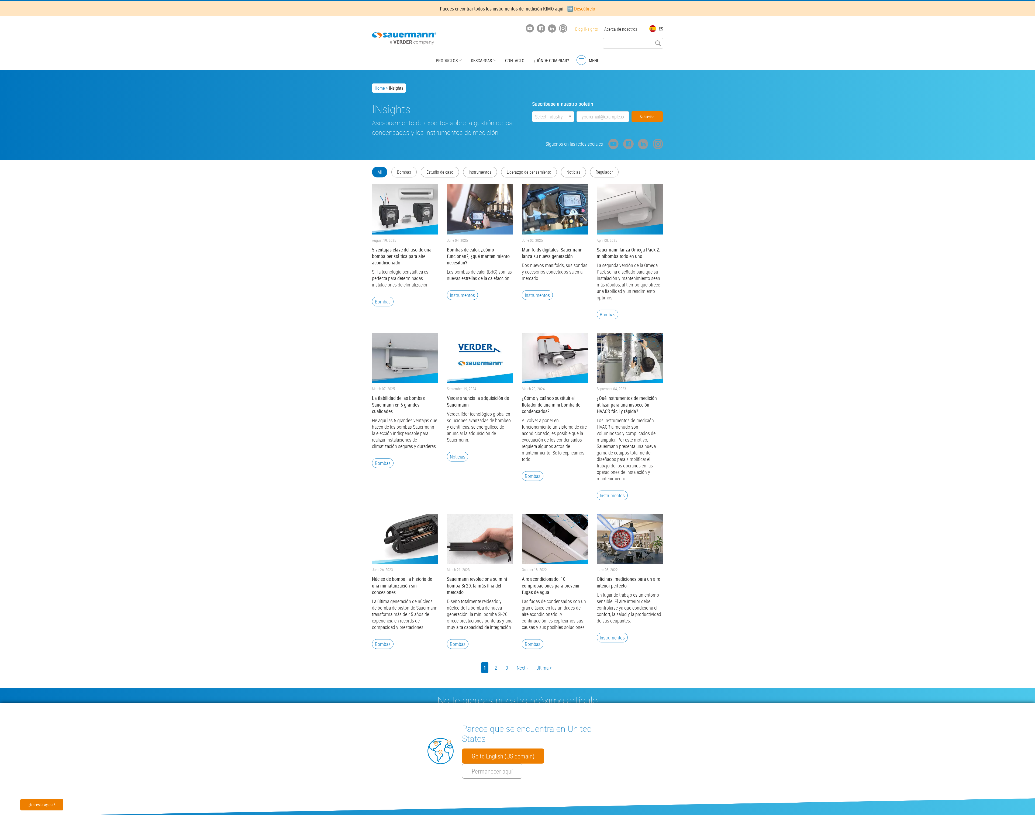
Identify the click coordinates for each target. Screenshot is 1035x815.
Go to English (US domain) (503, 756)
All (380, 172)
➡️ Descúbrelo (581, 8)
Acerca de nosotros (620, 29)
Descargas (481, 61)
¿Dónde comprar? (551, 61)
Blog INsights (586, 29)
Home (380, 88)
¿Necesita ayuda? (42, 804)
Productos (447, 61)
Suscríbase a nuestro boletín (562, 104)
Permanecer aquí (492, 771)
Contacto (515, 61)
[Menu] (581, 60)
